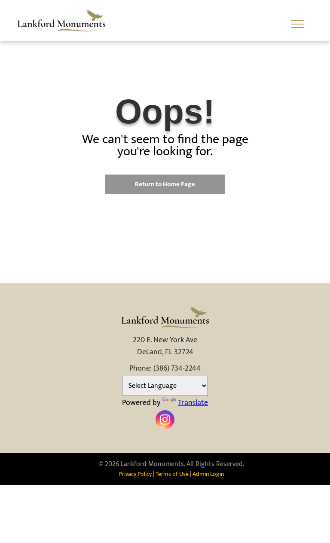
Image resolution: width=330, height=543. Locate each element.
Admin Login (208, 474)
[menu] (297, 24)
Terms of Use (172, 474)
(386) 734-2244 (177, 368)
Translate (193, 402)
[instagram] (165, 420)
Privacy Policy (135, 474)
